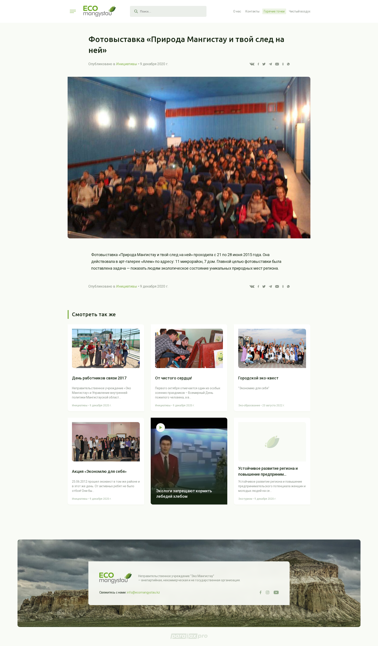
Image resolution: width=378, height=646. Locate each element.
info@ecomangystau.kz (143, 592)
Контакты (252, 11)
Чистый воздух (299, 11)
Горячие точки (274, 11)
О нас (237, 11)
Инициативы (126, 64)
